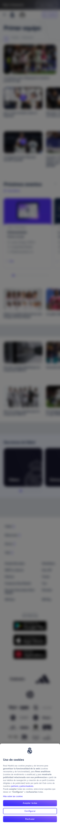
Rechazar (30, 819)
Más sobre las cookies (13, 796)
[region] (30, 785)
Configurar (30, 811)
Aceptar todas (30, 803)
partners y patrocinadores (22, 786)
